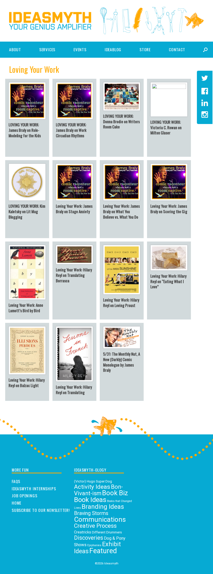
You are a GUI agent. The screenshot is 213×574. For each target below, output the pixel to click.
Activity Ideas (92, 486)
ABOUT (15, 49)
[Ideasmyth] (50, 21)
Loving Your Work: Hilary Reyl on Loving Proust (121, 302)
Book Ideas (90, 500)
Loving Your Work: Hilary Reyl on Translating (74, 389)
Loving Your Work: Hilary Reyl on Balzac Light (27, 382)
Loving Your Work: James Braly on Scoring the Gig (168, 208)
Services (47, 49)
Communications (100, 519)
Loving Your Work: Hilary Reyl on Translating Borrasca (74, 275)
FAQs (16, 481)
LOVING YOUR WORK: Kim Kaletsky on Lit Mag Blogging (27, 211)
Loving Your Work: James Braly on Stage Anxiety (74, 208)
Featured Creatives (95, 554)
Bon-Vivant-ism (98, 490)
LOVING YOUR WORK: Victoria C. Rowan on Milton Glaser (166, 127)
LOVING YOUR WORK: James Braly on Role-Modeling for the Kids (25, 130)
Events (80, 49)
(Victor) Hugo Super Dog (93, 481)
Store (145, 49)
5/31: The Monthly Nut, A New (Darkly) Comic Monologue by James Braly (121, 362)
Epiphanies (94, 545)
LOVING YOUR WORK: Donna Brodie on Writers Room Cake (121, 121)
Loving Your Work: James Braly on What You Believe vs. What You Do (121, 211)
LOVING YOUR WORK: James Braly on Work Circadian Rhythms (71, 130)
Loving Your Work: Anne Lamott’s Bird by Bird (26, 307)
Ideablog (113, 49)
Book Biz (115, 493)
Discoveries (88, 537)
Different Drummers (107, 532)
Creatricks (82, 532)
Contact (177, 49)
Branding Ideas (103, 506)
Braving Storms (91, 513)
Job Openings (24, 496)
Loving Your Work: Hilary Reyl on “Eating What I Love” (168, 281)
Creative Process (95, 526)
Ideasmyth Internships (34, 489)
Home (16, 503)
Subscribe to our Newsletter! (41, 510)
